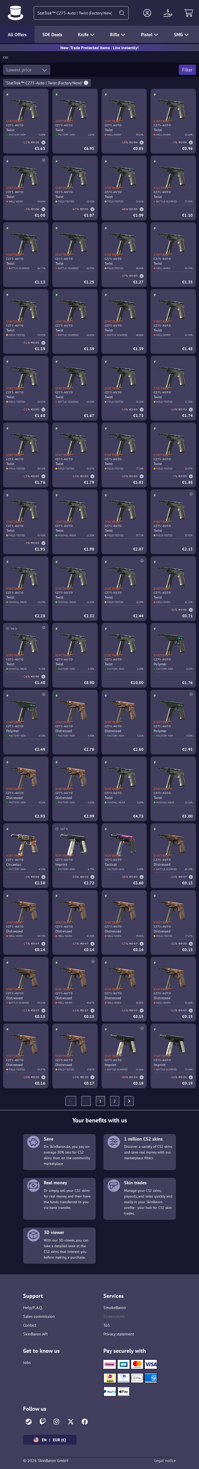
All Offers (17, 35)
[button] (147, 13)
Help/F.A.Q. (33, 1307)
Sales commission (39, 1316)
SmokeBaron (114, 1307)
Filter (187, 70)
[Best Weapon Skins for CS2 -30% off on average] (15, 13)
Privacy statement (118, 1333)
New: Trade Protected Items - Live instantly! (99, 47)
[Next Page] (129, 1101)
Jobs (27, 1362)
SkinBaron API (35, 1333)
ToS (106, 1325)
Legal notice (165, 1460)
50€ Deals (52, 35)
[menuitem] (71, 1101)
